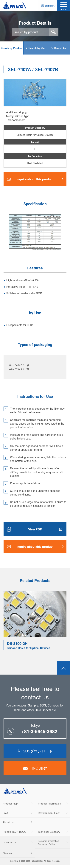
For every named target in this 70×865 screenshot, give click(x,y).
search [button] (53, 32)
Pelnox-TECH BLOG (14, 831)
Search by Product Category (11, 50)
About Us (8, 822)
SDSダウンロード (38, 751)
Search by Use (37, 48)
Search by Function (59, 50)
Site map (7, 853)
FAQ (5, 813)
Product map (10, 803)
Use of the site (10, 842)
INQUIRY (39, 768)
